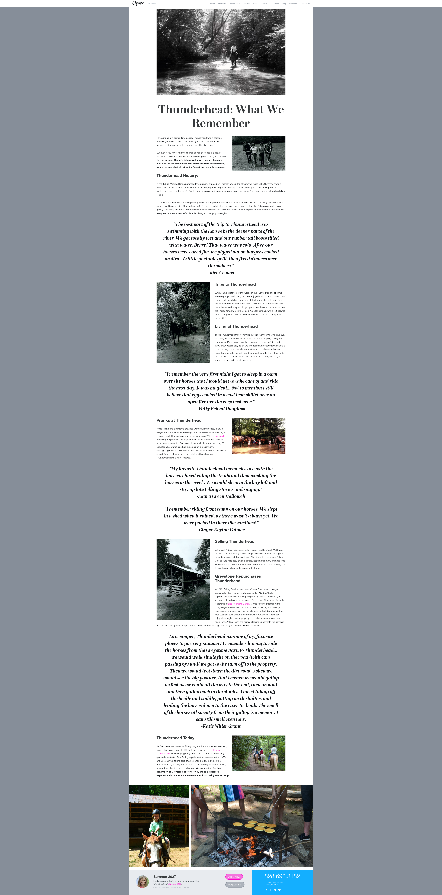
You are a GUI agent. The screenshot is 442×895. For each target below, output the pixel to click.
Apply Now (234, 876)
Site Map (187, 887)
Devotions (293, 4)
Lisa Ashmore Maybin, (239, 603)
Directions (165, 887)
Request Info (234, 884)
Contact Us (157, 887)
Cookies (179, 887)
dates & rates (174, 883)
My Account (152, 3)
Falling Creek (218, 436)
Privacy (173, 887)
